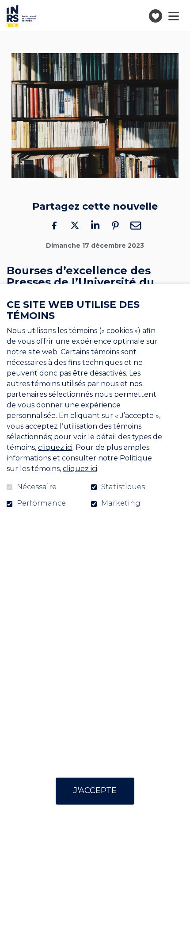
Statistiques (123, 487)
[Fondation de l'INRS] (21, 16)
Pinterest (115, 225)
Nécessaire (37, 487)
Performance (41, 503)
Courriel (135, 225)
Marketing (121, 503)
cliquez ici (55, 447)
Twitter (74, 225)
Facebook (54, 225)
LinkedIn (95, 225)
